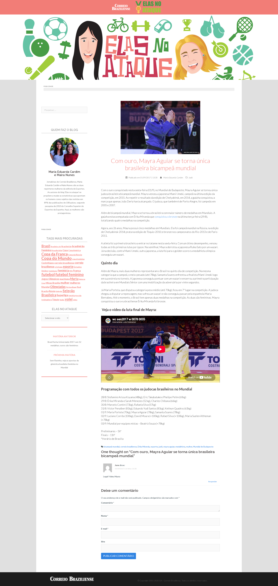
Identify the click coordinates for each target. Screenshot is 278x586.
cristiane (59, 267)
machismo (65, 279)
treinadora (46, 300)
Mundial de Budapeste (203, 446)
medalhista (180, 446)
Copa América (74, 250)
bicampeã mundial (112, 446)
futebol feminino (69, 274)
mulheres (75, 282)
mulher (189, 446)
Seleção (59, 291)
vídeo (75, 300)
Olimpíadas (58, 287)
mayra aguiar (169, 446)
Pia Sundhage (71, 287)
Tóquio (55, 299)
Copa (65, 250)
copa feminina (78, 259)
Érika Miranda (144, 446)
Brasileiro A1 (56, 246)
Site (103, 541)
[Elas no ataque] (150, 7)
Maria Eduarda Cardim (173, 177)
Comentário (107, 502)
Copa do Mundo (56, 258)
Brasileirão (66, 246)
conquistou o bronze (166, 216)
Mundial (45, 287)
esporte (154, 446)
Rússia (52, 291)
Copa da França (54, 254)
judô (161, 446)
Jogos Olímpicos (50, 278)
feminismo (53, 271)
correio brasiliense (64, 262)
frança (77, 270)
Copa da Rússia (75, 255)
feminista (63, 270)
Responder (212, 481)
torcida (78, 295)
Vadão (62, 300)
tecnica (71, 295)
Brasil (45, 246)
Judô (191, 177)
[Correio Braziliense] (123, 7)
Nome (104, 516)
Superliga (62, 295)
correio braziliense (128, 446)
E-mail (104, 528)
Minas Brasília (53, 283)
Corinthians (47, 263)
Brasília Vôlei (57, 250)
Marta (74, 278)
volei (69, 299)
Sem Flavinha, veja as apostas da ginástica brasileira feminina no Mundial (64, 364)
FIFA (71, 271)
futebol (48, 274)
